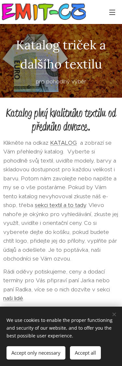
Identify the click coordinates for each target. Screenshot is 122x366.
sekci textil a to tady (60, 205)
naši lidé (13, 298)
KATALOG (63, 142)
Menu (112, 12)
